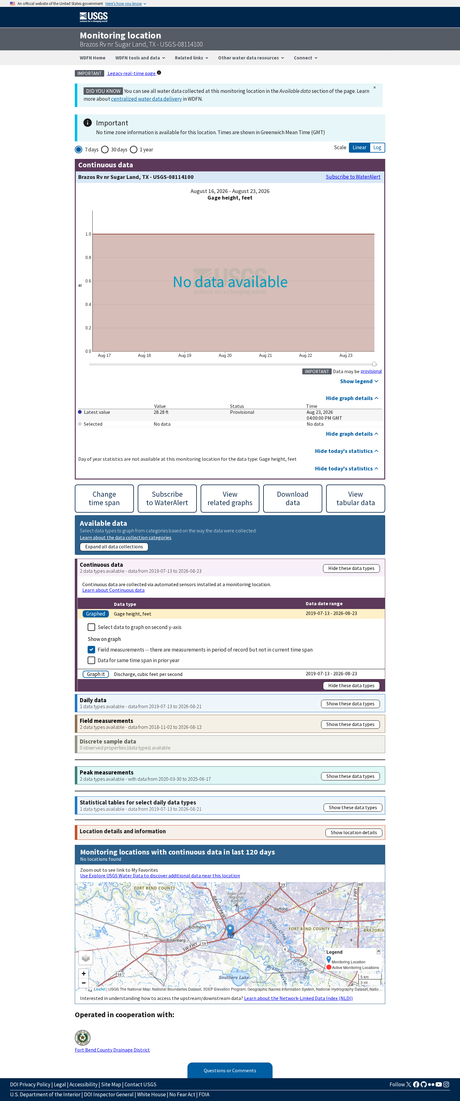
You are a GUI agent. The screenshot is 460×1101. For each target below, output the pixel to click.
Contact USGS (140, 1084)
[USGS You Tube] (438, 1086)
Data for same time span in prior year (138, 660)
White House (151, 1094)
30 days (119, 149)
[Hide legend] (378, 952)
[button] (230, 930)
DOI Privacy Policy (30, 1084)
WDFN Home (92, 58)
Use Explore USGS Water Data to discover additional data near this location (160, 875)
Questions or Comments (230, 1070)
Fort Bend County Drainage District (112, 1050)
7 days (92, 149)
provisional (371, 371)
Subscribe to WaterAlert (353, 177)
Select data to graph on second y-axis (139, 627)
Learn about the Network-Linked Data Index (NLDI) (298, 998)
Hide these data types (351, 568)
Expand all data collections (114, 546)
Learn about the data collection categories (125, 537)
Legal (60, 1084)
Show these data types (350, 703)
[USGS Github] (423, 1086)
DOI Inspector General (109, 1094)
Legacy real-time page (131, 73)
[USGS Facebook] (416, 1086)
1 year (146, 149)
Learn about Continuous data (113, 590)
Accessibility (83, 1084)
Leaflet (99, 989)
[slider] (374, 364)
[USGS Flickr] (431, 1086)
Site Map (111, 1084)
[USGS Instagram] (446, 1086)
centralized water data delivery (146, 98)
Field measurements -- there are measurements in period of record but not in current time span (205, 649)
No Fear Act (182, 1094)
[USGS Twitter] (408, 1086)
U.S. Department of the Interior (45, 1094)
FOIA (204, 1094)
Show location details (354, 832)
